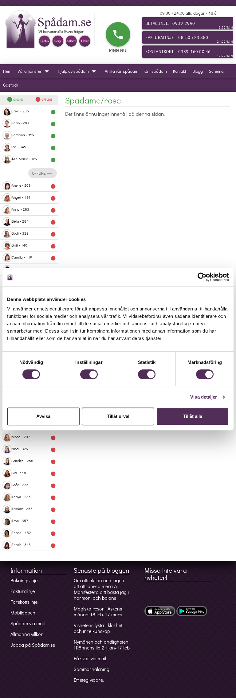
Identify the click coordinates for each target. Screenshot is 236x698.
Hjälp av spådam (78, 71)
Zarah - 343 (34, 545)
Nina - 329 (34, 449)
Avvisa (43, 416)
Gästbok (10, 85)
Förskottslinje (23, 602)
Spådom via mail (27, 623)
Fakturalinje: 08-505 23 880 (189, 39)
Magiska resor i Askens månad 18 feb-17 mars (98, 611)
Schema (216, 71)
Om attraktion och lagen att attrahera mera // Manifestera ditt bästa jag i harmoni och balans (101, 589)
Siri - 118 (34, 473)
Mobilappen (22, 612)
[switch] (89, 374)
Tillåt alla (192, 416)
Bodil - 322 (34, 234)
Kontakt (179, 71)
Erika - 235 (34, 111)
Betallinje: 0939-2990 (189, 24)
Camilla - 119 (34, 258)
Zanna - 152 (34, 533)
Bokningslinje (23, 580)
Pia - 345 (34, 147)
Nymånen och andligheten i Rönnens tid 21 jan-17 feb (102, 644)
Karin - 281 (34, 123)
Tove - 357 (34, 521)
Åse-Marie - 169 (34, 159)
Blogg (197, 71)
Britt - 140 (34, 246)
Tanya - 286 (34, 497)
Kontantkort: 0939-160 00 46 (189, 53)
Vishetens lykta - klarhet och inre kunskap (98, 628)
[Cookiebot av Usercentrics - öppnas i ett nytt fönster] (202, 277)
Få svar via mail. (90, 658)
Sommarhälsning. (92, 669)
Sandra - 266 (34, 461)
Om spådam (155, 71)
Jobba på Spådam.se (32, 645)
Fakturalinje (22, 591)
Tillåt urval (118, 416)
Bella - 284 (34, 222)
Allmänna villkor (26, 634)
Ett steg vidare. (89, 680)
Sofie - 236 (34, 485)
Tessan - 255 (34, 509)
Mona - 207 (34, 437)
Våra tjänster (35, 71)
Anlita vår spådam (121, 71)
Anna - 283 (34, 210)
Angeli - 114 (34, 198)
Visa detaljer (203, 397)
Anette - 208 (34, 186)
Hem (7, 71)
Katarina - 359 (34, 135)
